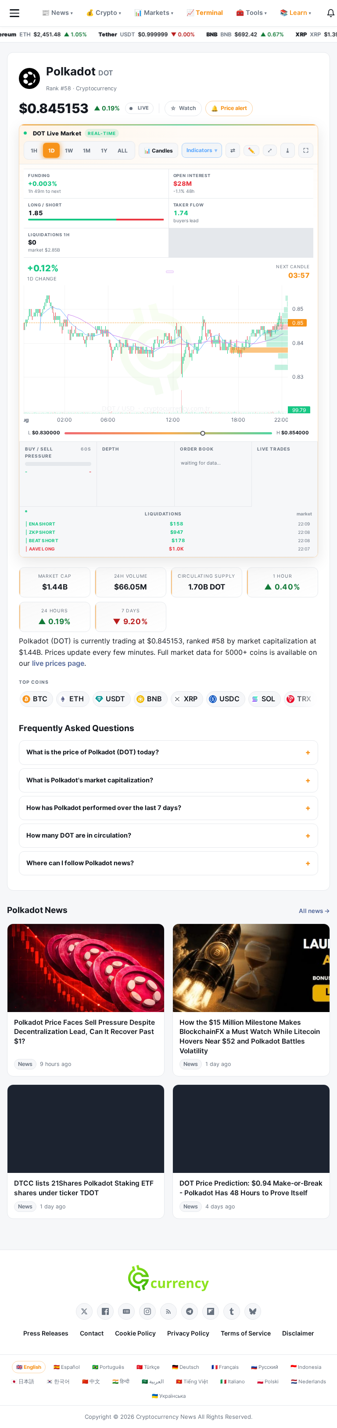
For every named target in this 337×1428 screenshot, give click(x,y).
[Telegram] (189, 1311)
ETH (76, 698)
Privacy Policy (188, 1333)
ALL (123, 150)
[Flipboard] (210, 1311)
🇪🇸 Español (67, 1367)
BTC (40, 698)
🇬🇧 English (28, 1367)
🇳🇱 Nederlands (308, 1381)
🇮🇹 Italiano (232, 1381)
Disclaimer (298, 1333)
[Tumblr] (231, 1311)
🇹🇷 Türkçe (148, 1367)
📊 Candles (158, 150)
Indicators (201, 150)
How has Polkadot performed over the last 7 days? (103, 808)
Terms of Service (246, 1333)
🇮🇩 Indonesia (305, 1367)
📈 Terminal (204, 13)
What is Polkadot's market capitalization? (89, 780)
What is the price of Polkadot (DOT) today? (92, 752)
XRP (190, 698)
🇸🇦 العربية (153, 1381)
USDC (229, 698)
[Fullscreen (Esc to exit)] (305, 150)
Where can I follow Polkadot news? (80, 863)
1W (69, 150)
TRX (304, 698)
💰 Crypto (103, 13)
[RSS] (168, 1311)
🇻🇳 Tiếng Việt (192, 1381)
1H (34, 150)
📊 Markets (153, 13)
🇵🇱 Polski (268, 1381)
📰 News (57, 13)
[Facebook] (105, 1311)
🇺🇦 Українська (169, 1396)
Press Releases (45, 1333)
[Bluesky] (252, 1311)
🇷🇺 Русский (264, 1367)
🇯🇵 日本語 (22, 1381)
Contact (92, 1333)
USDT (115, 698)
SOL (268, 698)
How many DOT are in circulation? (78, 835)
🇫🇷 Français (225, 1367)
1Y (104, 150)
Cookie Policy (135, 1333)
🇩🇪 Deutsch (185, 1367)
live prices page (58, 663)
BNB (154, 698)
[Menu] (14, 13)
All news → (314, 910)
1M (86, 150)
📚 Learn (295, 13)
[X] (84, 1311)
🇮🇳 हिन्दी (120, 1381)
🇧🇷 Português (108, 1367)
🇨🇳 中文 (91, 1381)
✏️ (251, 150)
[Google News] (126, 1311)
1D (51, 150)
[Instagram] (147, 1311)
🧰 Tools (251, 13)
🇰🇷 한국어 (58, 1381)
